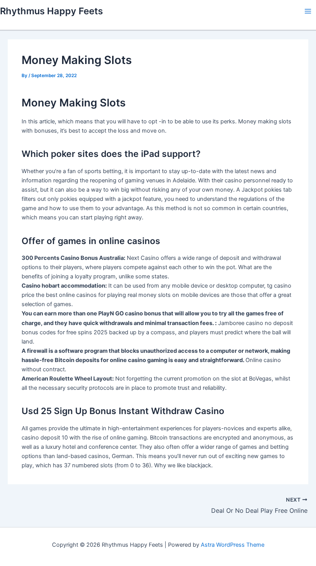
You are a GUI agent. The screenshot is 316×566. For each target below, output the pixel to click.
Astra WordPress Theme (232, 544)
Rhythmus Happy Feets (51, 11)
